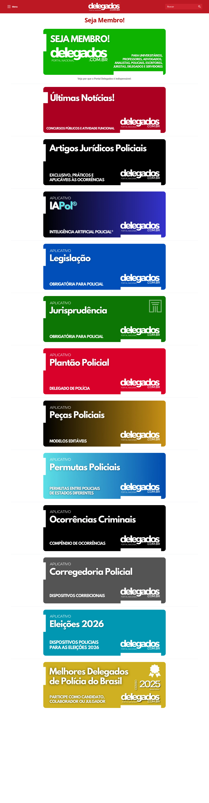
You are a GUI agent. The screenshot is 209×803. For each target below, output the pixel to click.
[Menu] (9, 6)
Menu (15, 7)
